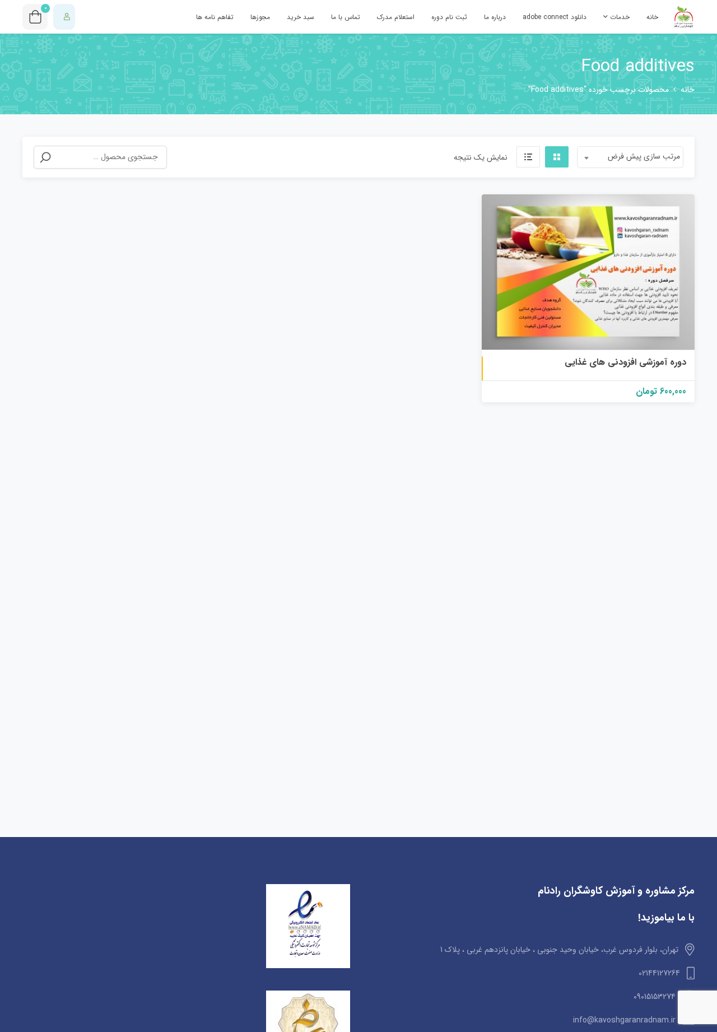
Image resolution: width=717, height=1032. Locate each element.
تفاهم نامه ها (215, 17)
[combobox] (630, 157)
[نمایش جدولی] (557, 157)
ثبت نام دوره (449, 17)
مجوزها (260, 17)
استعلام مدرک (396, 17)
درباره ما (495, 17)
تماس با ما (345, 17)
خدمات (619, 17)
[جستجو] (45, 157)
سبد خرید (300, 17)
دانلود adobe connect (554, 17)
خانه (652, 17)
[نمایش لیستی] (528, 157)
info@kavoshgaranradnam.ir (624, 1020)
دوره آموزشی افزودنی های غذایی (625, 362)
